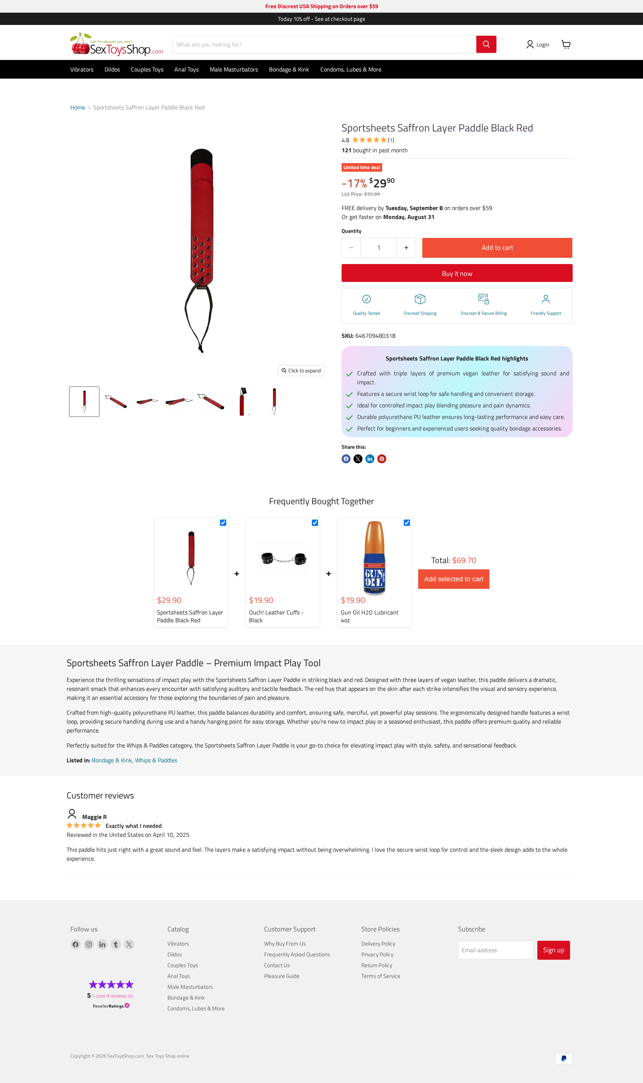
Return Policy (376, 965)
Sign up (553, 950)
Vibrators (81, 69)
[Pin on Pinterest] (381, 458)
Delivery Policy (378, 943)
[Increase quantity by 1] (406, 248)
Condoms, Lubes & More (350, 69)
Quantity (351, 231)
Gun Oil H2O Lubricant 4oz (370, 616)
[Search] (486, 44)
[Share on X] (358, 458)
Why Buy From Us (285, 943)
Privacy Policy (377, 954)
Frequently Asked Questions (297, 954)
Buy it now (457, 274)
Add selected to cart (453, 579)
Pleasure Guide (282, 976)
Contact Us (277, 965)
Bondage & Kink (289, 69)
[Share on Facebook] (346, 458)
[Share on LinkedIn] (369, 458)
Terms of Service (380, 976)
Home (77, 107)
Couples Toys (147, 69)
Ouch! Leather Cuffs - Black (276, 616)
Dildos (112, 69)
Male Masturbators (234, 69)
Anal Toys (187, 69)
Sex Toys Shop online (167, 1056)
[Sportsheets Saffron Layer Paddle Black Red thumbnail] (84, 401)
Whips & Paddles (156, 760)
